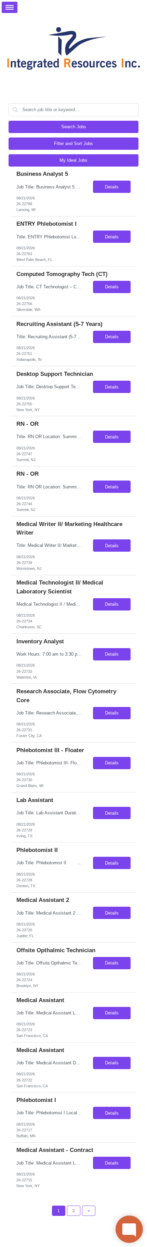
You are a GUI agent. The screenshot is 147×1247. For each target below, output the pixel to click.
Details (112, 186)
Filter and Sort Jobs (73, 143)
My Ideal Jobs (73, 160)
